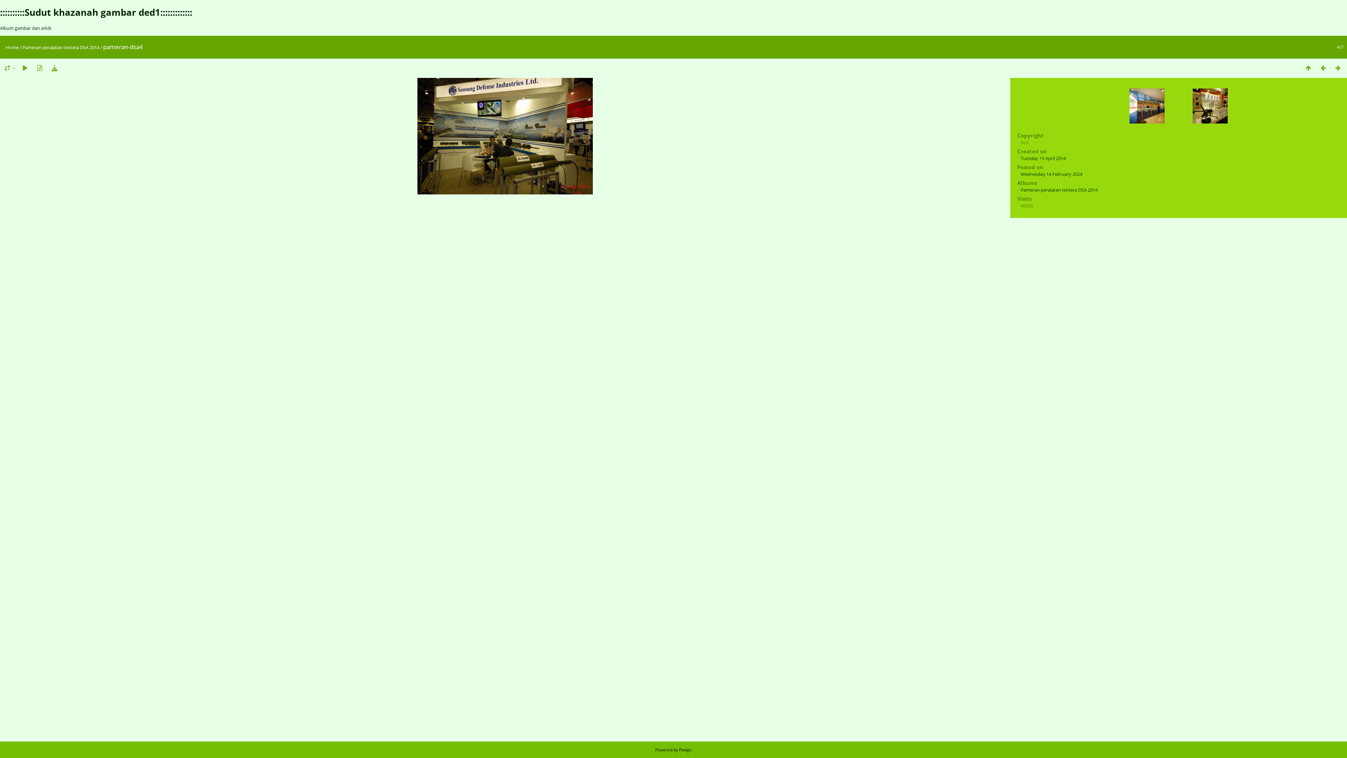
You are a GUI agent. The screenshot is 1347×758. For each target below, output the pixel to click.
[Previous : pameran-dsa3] (1323, 68)
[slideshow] (25, 68)
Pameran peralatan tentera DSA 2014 (60, 47)
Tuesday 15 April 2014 (1043, 158)
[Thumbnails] (1308, 68)
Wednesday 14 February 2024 (1051, 174)
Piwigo (685, 750)
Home (12, 47)
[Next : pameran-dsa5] (1338, 68)
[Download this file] (54, 68)
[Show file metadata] (39, 68)
